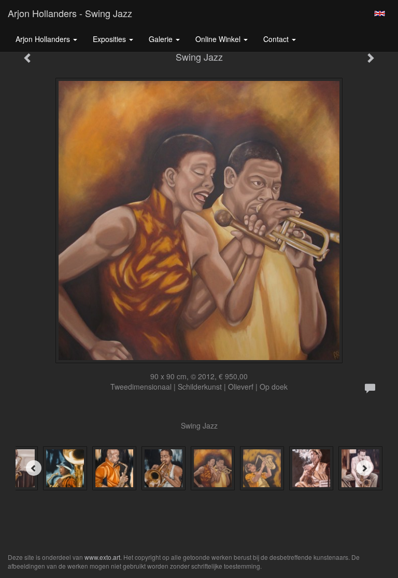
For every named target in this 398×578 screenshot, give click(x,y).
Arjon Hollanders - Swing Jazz (70, 13)
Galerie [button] (162, 39)
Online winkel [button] (219, 39)
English (380, 13)
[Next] (364, 468)
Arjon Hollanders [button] (44, 39)
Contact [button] (277, 39)
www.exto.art (102, 557)
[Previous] (33, 468)
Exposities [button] (110, 39)
